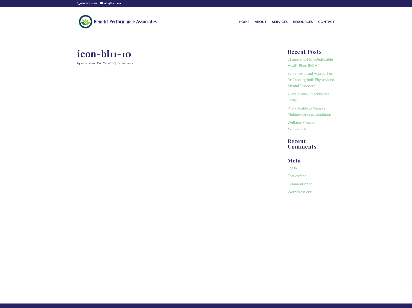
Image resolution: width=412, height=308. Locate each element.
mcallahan (88, 63)
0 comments (125, 63)
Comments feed (300, 184)
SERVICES (280, 22)
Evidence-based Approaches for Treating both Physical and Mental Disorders (311, 79)
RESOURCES (303, 22)
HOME (244, 22)
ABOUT (261, 22)
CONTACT (326, 22)
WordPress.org (300, 192)
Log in (292, 168)
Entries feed (297, 176)
